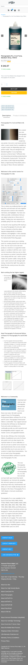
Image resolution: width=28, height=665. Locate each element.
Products (3, 14)
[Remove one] (7, 85)
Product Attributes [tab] (20, 116)
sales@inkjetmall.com (7, 573)
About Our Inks (5, 584)
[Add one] (7, 83)
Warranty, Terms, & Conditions (10, 637)
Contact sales (7, 538)
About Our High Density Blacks (10, 588)
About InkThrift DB (6, 605)
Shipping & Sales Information (10, 631)
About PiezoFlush (6, 608)
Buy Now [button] (14, 92)
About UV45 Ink (5, 611)
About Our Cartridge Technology (10, 621)
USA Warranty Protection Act (9, 634)
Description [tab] (6, 116)
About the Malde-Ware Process (10, 627)
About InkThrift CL (6, 601)
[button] (2, 36)
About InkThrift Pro (6, 598)
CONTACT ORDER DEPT (9, 543)
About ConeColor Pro (7, 591)
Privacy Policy (5, 641)
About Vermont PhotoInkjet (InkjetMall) (13, 617)
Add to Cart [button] (14, 89)
